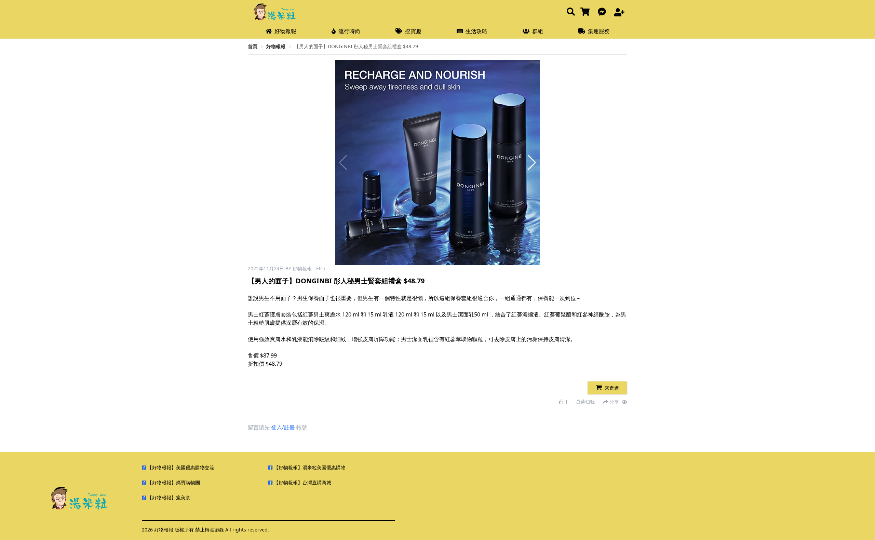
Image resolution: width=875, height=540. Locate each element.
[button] (532, 162)
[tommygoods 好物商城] (586, 12)
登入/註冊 (283, 427)
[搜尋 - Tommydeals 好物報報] (571, 12)
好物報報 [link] (275, 46)
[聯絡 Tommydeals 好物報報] (603, 12)
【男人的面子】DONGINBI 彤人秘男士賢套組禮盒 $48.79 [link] (356, 46)
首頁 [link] (252, 46)
